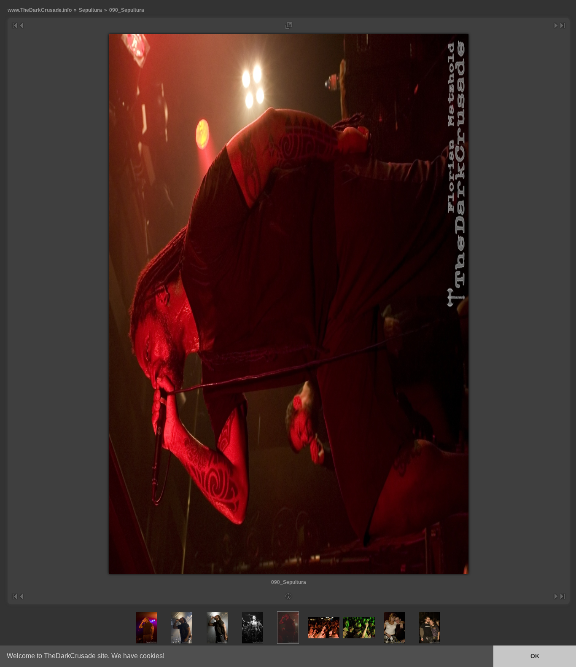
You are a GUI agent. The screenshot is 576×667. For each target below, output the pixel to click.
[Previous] (21, 25)
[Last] (563, 25)
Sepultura (90, 10)
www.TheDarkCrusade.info (40, 10)
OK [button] (534, 656)
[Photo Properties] (289, 596)
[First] (14, 25)
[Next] (556, 25)
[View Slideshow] (289, 26)
